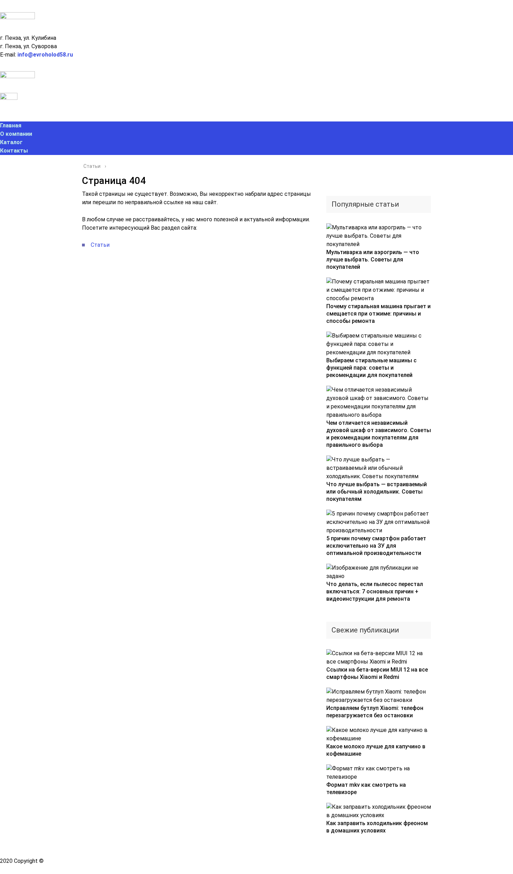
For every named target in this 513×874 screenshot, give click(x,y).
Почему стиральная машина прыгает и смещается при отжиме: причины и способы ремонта (378, 313)
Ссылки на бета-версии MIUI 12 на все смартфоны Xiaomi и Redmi (377, 673)
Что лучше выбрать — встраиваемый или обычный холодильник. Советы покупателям (376, 491)
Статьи (100, 245)
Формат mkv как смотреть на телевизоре (366, 788)
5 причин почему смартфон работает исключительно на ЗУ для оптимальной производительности (376, 545)
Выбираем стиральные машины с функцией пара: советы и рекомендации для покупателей (371, 367)
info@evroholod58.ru (45, 54)
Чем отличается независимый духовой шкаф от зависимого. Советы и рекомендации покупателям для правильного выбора (378, 434)
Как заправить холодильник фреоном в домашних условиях (377, 827)
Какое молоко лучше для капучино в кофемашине (375, 750)
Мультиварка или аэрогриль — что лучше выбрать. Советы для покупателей (372, 259)
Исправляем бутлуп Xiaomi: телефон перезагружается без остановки (374, 712)
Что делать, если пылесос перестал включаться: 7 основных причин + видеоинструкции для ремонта (374, 591)
